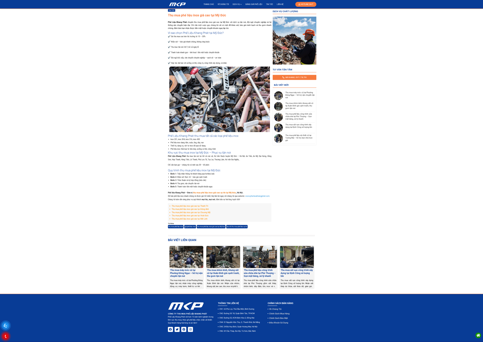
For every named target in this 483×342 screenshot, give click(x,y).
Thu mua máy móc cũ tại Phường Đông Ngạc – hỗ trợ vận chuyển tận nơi (300, 95)
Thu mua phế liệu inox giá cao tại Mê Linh (189, 219)
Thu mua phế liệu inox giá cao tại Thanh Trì (190, 206)
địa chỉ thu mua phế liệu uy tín (237, 226)
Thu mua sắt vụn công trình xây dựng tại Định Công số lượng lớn (298, 125)
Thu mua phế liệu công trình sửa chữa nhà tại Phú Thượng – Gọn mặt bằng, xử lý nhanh (298, 116)
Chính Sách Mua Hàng (279, 313)
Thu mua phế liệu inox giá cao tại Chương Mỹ (191, 212)
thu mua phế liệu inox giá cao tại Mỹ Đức (211, 226)
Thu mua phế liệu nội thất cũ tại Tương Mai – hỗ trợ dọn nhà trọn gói (298, 137)
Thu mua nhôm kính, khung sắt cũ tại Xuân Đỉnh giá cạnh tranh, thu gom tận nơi (299, 105)
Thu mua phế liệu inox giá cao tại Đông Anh (190, 209)
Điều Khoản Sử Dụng (278, 322)
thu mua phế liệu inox (175, 226)
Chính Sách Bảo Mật (278, 318)
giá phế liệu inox (190, 226)
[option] (186, 267)
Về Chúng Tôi (275, 309)
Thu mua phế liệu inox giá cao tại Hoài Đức (190, 215)
